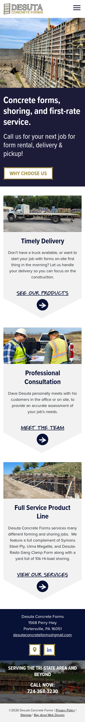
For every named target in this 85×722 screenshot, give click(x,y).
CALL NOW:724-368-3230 (42, 688)
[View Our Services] (42, 586)
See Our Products (42, 293)
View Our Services (42, 574)
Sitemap (26, 715)
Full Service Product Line (42, 511)
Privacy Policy (65, 710)
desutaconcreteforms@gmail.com (42, 635)
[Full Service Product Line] (42, 480)
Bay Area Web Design (49, 715)
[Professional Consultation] (42, 345)
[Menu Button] (77, 7)
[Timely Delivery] (42, 213)
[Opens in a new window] (35, 650)
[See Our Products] (42, 305)
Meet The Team (42, 427)
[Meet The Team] (42, 439)
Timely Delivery (42, 240)
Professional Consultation (42, 377)
